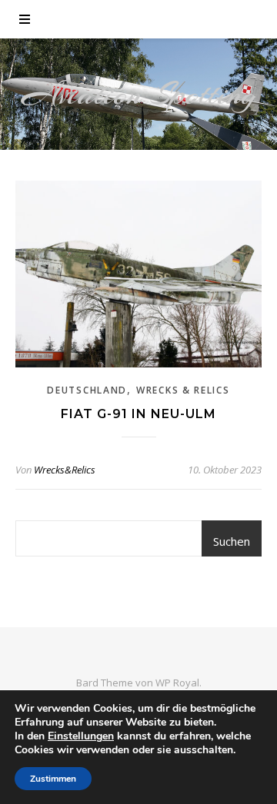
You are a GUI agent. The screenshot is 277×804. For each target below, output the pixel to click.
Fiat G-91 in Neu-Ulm (138, 414)
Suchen (231, 541)
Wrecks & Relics (183, 390)
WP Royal (177, 682)
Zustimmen (53, 778)
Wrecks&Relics (64, 470)
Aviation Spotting (139, 94)
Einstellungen (81, 736)
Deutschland (87, 390)
